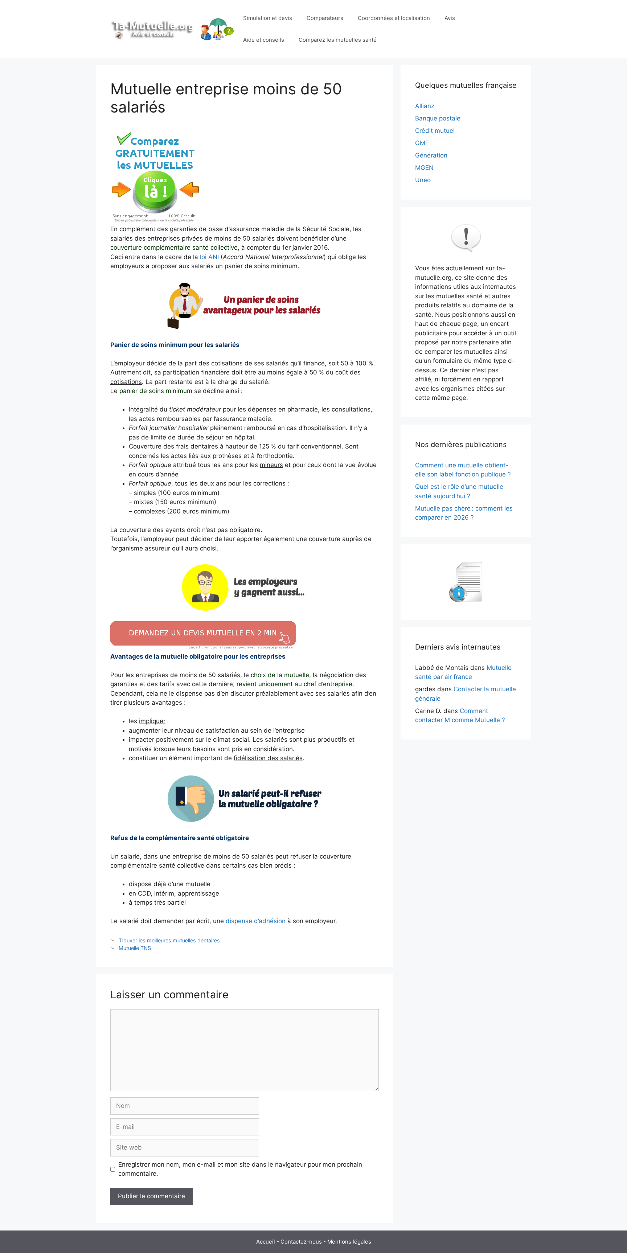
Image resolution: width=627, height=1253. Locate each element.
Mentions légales (349, 1241)
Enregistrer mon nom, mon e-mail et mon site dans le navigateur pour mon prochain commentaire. (240, 1169)
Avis (449, 18)
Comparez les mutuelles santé (338, 39)
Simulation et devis (267, 18)
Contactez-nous (301, 1241)
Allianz (424, 106)
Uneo (423, 180)
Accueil (265, 1241)
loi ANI (209, 257)
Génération (431, 155)
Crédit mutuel (435, 130)
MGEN (424, 167)
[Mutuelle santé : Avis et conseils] (173, 28)
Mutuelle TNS (135, 948)
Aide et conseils (263, 39)
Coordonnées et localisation (394, 18)
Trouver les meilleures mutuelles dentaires (169, 940)
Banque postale (437, 118)
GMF (422, 143)
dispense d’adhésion (256, 921)
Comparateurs (325, 18)
